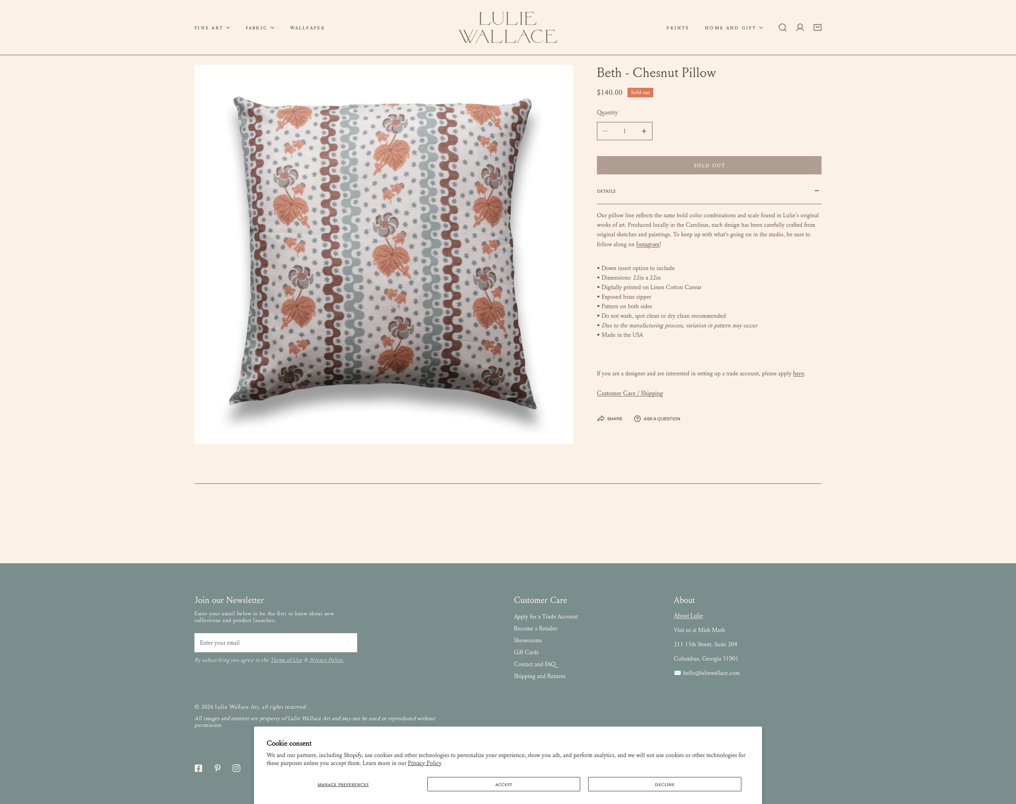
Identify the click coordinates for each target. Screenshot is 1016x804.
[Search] (782, 27)
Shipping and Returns (540, 676)
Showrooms (528, 640)
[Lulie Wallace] (508, 27)
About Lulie (688, 615)
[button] (212, 27)
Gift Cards (526, 652)
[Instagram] (236, 768)
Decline (665, 784)
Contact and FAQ (535, 664)
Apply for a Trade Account (546, 616)
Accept (503, 784)
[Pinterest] (217, 768)
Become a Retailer (535, 628)
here (798, 373)
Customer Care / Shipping (630, 393)
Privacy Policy (425, 763)
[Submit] (346, 642)
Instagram (648, 244)
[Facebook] (198, 768)
